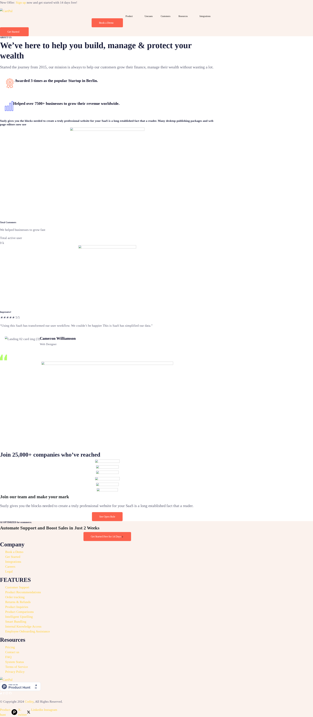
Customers (165, 16)
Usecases (149, 16)
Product (129, 16)
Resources (183, 16)
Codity (29, 701)
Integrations (205, 16)
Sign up (21, 2)
